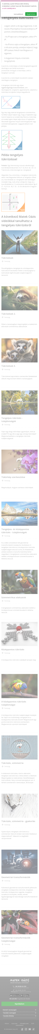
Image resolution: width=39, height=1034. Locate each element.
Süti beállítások (18, 14)
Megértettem (31, 14)
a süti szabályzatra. (9, 8)
